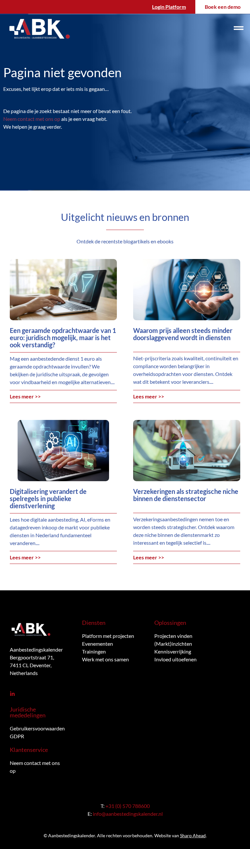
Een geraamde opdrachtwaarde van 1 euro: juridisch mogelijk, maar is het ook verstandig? (63, 337)
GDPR (17, 736)
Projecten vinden (173, 636)
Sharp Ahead (193, 835)
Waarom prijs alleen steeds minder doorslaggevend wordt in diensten (182, 333)
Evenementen (97, 643)
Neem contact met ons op (31, 119)
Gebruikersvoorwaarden (37, 728)
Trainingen (94, 651)
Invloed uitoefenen (175, 659)
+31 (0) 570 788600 (127, 806)
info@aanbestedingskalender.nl (128, 814)
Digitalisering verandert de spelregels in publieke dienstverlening (48, 498)
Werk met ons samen (105, 659)
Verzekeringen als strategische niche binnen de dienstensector (185, 494)
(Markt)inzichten (173, 643)
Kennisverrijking (172, 651)
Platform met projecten (108, 636)
